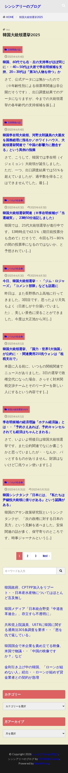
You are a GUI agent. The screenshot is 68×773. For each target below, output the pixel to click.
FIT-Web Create (48, 758)
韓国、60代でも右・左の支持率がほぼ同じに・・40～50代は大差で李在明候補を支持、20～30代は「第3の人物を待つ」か (34, 67)
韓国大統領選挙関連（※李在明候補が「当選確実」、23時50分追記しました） (34, 215)
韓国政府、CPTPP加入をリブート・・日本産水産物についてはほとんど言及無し (34, 592)
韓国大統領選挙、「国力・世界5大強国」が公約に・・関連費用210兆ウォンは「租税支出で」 (33, 354)
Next (45, 556)
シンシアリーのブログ (23, 6)
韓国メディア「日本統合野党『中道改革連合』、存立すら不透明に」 (34, 611)
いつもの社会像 (15, 200)
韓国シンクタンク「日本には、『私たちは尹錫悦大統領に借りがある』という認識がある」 (34, 500)
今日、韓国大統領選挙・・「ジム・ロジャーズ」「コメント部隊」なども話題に (34, 283)
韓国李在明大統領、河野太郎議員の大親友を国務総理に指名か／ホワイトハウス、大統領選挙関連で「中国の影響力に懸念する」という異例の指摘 (34, 142)
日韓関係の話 (14, 49)
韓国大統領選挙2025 (31, 17)
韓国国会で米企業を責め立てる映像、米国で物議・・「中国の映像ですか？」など (34, 651)
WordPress (41, 763)
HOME (10, 17)
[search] (61, 571)
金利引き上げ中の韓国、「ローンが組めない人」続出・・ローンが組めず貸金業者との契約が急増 (34, 672)
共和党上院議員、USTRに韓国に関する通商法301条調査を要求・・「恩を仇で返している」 (33, 629)
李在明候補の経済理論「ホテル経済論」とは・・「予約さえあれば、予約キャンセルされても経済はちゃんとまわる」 (34, 427)
